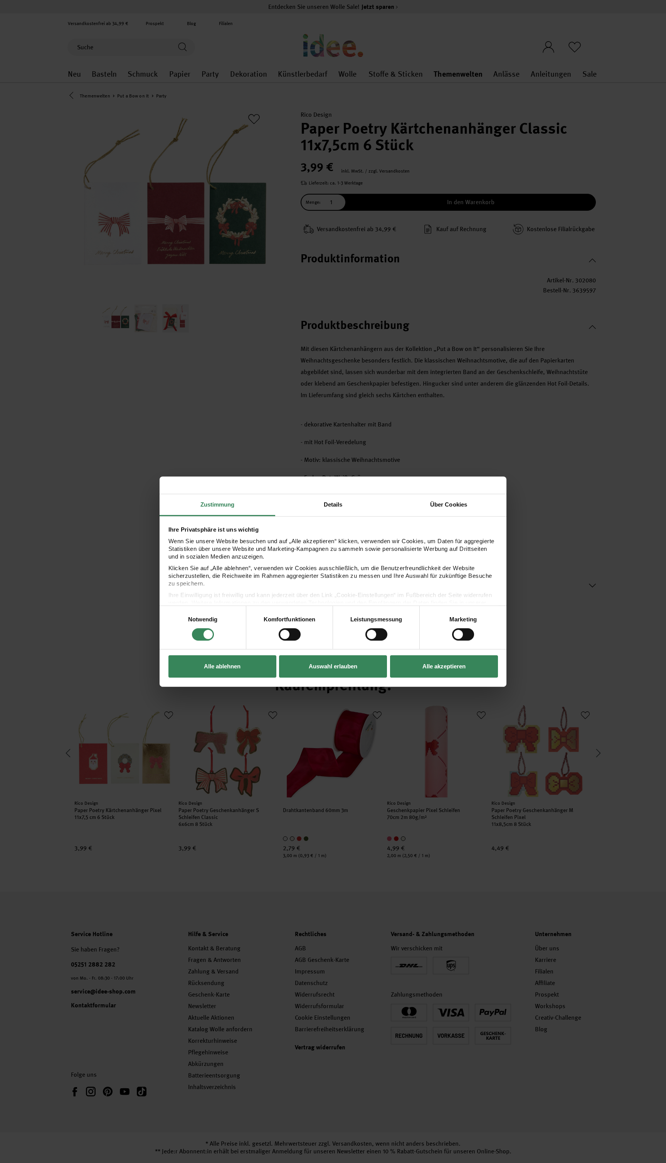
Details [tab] (333, 504)
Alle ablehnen (222, 666)
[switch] (290, 634)
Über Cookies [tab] (448, 504)
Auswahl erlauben (333, 666)
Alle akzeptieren (444, 666)
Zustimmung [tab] (217, 504)
